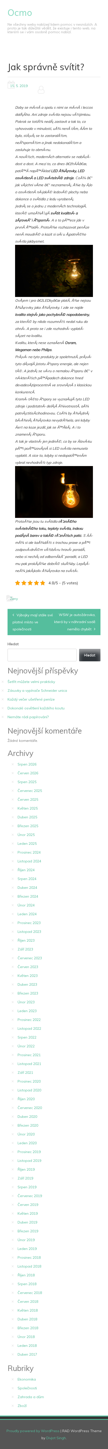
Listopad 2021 (29, 1063)
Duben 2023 (27, 984)
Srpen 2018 (27, 1284)
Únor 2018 (26, 1336)
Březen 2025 (28, 826)
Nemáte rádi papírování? (28, 717)
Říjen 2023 (26, 940)
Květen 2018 (28, 1310)
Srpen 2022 (27, 1037)
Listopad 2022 (29, 1028)
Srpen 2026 (27, 764)
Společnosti (27, 1388)
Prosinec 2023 (29, 923)
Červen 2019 (28, 1204)
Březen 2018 (28, 1328)
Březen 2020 (28, 1125)
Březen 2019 (28, 1231)
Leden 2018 (27, 1345)
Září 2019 (25, 1178)
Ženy (14, 598)
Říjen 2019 (26, 1169)
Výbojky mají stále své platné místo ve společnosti (33, 622)
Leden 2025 (27, 843)
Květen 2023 (28, 975)
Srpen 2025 (27, 782)
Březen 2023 (28, 993)
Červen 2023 (28, 967)
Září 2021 (25, 1072)
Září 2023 (25, 949)
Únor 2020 (26, 1134)
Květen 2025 (28, 808)
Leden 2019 (27, 1248)
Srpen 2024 (27, 878)
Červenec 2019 (30, 1196)
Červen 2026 (28, 773)
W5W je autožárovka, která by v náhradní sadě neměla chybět (74, 622)
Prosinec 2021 (29, 1055)
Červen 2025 (28, 799)
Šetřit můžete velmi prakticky (31, 681)
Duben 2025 (27, 817)
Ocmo (20, 12)
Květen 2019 (28, 1213)
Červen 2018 (28, 1301)
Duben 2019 (27, 1222)
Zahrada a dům (31, 1397)
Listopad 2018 (29, 1266)
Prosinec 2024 (29, 852)
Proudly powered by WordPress (33, 1431)
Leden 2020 (27, 1143)
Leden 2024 (27, 914)
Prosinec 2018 (29, 1257)
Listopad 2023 (29, 931)
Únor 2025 (26, 834)
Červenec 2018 (30, 1292)
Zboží (22, 1405)
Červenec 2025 (30, 790)
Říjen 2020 (26, 1099)
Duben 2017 (27, 1354)
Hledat (13, 644)
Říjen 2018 (26, 1275)
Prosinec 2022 (29, 1019)
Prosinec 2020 (29, 1081)
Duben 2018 (27, 1319)
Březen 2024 (28, 896)
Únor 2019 (26, 1240)
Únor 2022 (26, 1046)
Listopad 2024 (29, 861)
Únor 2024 (26, 905)
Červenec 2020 (30, 1107)
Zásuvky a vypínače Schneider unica (37, 690)
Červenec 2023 (30, 958)
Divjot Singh (56, 1438)
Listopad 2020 (29, 1090)
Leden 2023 (27, 1011)
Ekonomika (27, 1379)
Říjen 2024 (26, 870)
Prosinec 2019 (29, 1152)
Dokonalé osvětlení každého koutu (36, 708)
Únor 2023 (26, 1002)
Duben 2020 (27, 1116)
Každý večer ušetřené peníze (31, 699)
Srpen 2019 (27, 1187)
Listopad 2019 (29, 1160)
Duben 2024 (27, 887)
